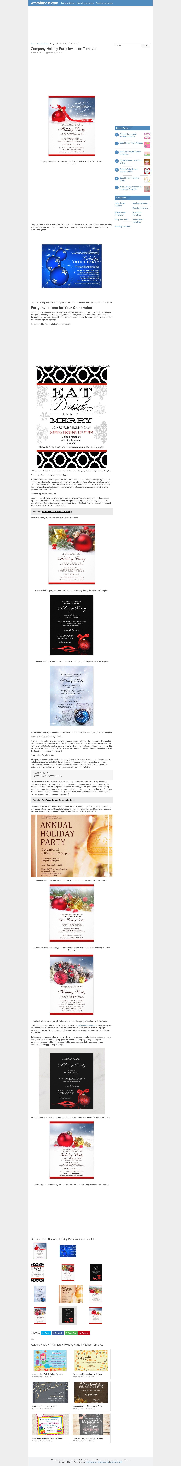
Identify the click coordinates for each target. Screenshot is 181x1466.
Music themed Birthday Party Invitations (47, 1438)
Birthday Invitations (85, 3)
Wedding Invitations (104, 3)
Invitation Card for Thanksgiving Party (87, 1406)
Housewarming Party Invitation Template (88, 1438)
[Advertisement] (90, 25)
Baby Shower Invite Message (131, 143)
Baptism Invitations (140, 203)
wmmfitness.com (44, 3)
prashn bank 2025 (116, 1462)
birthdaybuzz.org (103, 1462)
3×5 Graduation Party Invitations (44, 1406)
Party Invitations (68, 3)
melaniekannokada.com (87, 1025)
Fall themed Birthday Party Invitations (87, 1374)
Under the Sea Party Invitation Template (47, 1374)
